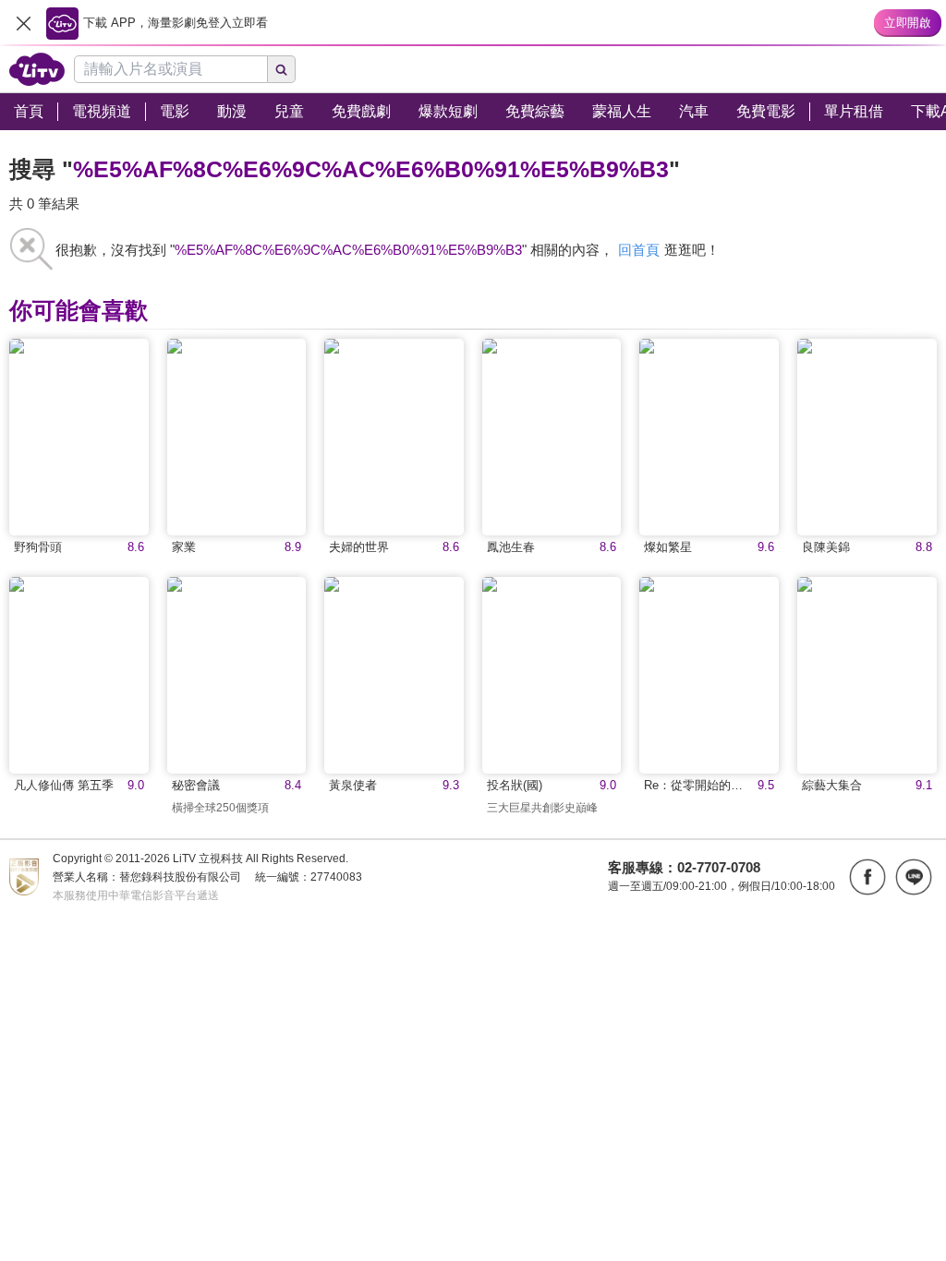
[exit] (23, 23)
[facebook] (867, 877)
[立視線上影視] (37, 69)
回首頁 (639, 250)
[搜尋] (282, 69)
